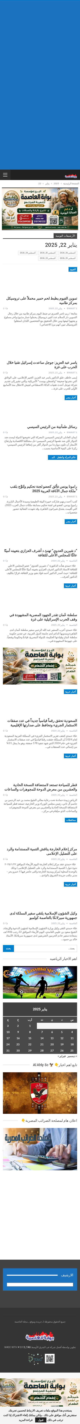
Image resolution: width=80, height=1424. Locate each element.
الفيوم (73, 269)
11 (72, 1038)
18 (72, 1044)
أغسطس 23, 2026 (68, 258)
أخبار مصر (71, 397)
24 (8, 1044)
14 (41, 1038)
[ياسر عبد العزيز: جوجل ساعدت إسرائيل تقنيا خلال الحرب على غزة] (56, 344)
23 (18, 1044)
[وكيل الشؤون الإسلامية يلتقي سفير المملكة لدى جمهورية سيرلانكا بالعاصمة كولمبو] (56, 895)
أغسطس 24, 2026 (28, 253)
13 (52, 1038)
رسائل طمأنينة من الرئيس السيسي (52, 427)
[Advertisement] (40, 43)
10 (8, 1032)
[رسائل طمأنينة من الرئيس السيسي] (56, 408)
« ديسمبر (72, 1056)
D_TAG (27, 1347)
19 (61, 1044)
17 (8, 1038)
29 (29, 1050)
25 (72, 1050)
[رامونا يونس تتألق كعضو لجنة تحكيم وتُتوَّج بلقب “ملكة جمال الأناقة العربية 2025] (56, 468)
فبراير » (62, 1056)
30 (18, 1050)
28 (41, 1050)
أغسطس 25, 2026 (48, 253)
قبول (40, 1419)
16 (18, 1038)
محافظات (71, 820)
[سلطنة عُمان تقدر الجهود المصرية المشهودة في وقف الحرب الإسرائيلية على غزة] (56, 596)
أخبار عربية (70, 585)
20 (52, 1044)
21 (41, 1044)
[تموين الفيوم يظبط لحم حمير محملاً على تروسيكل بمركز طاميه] (56, 280)
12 (61, 1038)
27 (52, 1050)
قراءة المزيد (26, 1420)
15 (29, 1038)
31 (8, 1050)
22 (29, 1044)
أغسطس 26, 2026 (68, 253)
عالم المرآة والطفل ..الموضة (62, 457)
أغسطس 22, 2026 (48, 258)
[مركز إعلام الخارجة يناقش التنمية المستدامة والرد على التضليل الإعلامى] (56, 831)
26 (61, 1050)
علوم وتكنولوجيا (68, 333)
